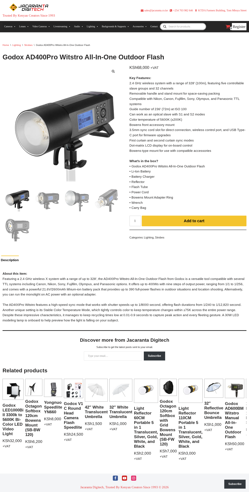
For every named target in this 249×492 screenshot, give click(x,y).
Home (6, 45)
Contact (154, 26)
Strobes (28, 45)
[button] (113, 71)
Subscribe (154, 355)
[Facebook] (115, 478)
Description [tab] (10, 260)
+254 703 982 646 (183, 10)
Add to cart (194, 221)
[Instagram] (133, 478)
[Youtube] (124, 478)
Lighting (16, 45)
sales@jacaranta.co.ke (156, 10)
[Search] (222, 26)
